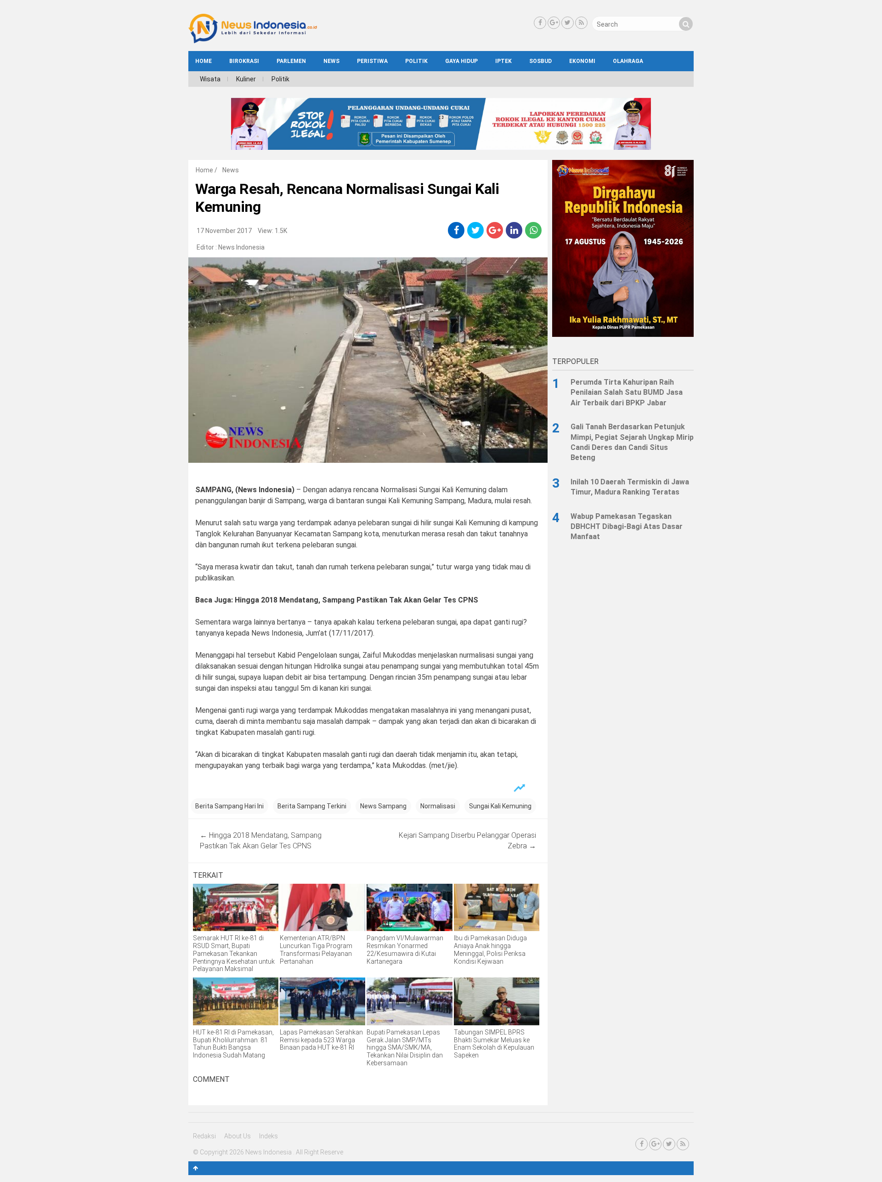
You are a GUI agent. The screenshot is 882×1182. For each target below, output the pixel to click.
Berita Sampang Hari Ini (229, 806)
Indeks (268, 1136)
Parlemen (291, 61)
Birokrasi (244, 61)
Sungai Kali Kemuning (500, 806)
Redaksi (204, 1136)
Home (204, 170)
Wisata (210, 79)
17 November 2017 (224, 230)
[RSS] (581, 23)
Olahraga (628, 61)
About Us (237, 1136)
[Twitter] (567, 23)
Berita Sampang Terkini (311, 806)
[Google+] (554, 23)
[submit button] (686, 24)
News (331, 61)
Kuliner (246, 79)
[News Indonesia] (252, 41)
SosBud (540, 61)
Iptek (503, 61)
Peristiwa (372, 61)
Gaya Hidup (461, 61)
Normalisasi (437, 806)
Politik (416, 61)
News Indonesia (241, 247)
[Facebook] (540, 23)
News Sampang (383, 806)
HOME (203, 61)
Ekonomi (582, 61)
